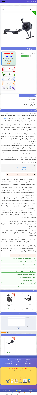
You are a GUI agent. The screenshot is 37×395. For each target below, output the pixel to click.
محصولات (29, 7)
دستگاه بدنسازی (18, 7)
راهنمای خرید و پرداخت (27, 366)
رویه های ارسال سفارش (27, 363)
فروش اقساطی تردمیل (27, 361)
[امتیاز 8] (4, 332)
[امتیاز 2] (1, 332)
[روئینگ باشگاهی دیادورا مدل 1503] (18, 29)
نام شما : (27, 317)
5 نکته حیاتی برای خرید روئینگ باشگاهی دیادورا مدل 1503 (24, 167)
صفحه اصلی (34, 7)
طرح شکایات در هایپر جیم (18, 364)
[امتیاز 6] (3, 332)
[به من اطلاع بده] (4, 9)
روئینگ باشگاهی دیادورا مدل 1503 (9, 7)
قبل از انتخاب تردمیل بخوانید (8, 364)
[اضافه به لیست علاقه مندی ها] (2, 9)
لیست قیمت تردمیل (8, 361)
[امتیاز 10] (5, 332)
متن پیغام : (27, 326)
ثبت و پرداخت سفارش (27, 365)
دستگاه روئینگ (6, 118)
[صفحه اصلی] (3, 2)
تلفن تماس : (27, 319)
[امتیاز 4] (2, 332)
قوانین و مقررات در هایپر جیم (18, 362)
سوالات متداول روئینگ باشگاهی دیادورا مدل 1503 (26, 169)
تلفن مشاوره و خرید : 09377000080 (31, 1)
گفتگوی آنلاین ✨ (18, 390)
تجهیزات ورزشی (24, 7)
